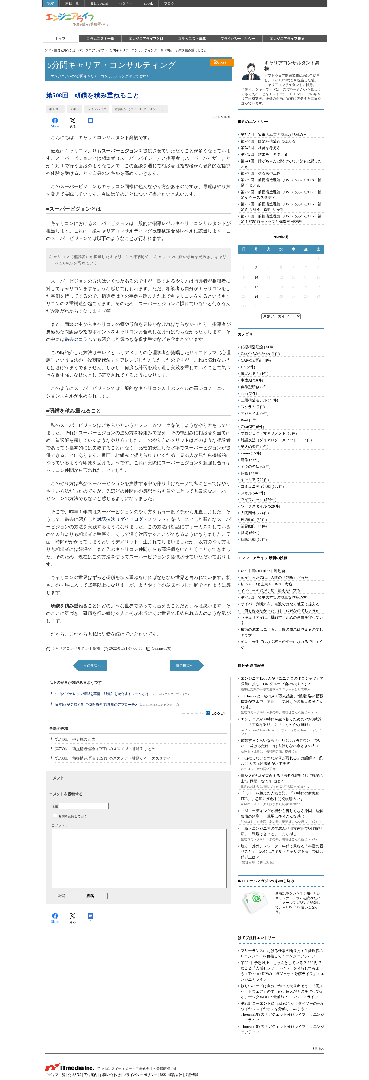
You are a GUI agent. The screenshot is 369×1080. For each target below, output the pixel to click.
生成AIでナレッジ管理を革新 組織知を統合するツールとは (122, 694)
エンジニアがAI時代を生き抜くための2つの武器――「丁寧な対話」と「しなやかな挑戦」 (281, 722)
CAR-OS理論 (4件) (256, 360)
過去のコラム (78, 339)
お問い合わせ (110, 1075)
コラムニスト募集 (192, 39)
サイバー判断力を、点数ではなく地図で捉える (280, 604)
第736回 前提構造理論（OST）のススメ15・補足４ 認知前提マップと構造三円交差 (281, 219)
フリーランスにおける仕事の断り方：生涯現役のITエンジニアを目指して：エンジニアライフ (282, 953)
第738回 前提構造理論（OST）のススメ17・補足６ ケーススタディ (112, 758)
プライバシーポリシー (238, 39)
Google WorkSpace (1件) (260, 354)
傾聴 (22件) (250, 473)
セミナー (126, 3)
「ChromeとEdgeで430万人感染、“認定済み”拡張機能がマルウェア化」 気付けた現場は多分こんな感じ (282, 701)
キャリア (55, 109)
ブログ (169, 3)
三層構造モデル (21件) (259, 400)
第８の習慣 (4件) (254, 446)
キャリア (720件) (255, 480)
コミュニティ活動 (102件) (262, 486)
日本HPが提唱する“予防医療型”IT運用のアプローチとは (117, 705)
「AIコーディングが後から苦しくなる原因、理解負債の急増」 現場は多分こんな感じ (282, 813)
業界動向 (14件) (254, 526)
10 (256, 277)
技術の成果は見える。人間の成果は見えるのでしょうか (282, 632)
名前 (55, 806)
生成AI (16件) (252, 380)
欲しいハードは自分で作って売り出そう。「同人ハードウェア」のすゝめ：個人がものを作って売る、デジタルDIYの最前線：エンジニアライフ (282, 991)
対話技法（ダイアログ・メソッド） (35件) (276, 440)
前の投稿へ (184, 666)
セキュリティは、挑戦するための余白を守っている (282, 620)
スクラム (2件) (253, 407)
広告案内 (90, 1075)
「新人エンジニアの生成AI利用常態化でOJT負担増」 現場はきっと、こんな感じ (281, 831)
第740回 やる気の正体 (75, 739)
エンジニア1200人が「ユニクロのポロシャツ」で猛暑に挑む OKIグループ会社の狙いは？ (282, 681)
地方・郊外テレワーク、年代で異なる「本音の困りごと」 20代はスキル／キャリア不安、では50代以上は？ (282, 851)
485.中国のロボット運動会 (263, 571)
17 (256, 287)
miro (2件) (249, 393)
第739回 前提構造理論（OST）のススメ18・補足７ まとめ (105, 749)
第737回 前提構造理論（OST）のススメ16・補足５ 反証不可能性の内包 (281, 207)
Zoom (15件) (251, 453)
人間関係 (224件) (255, 513)
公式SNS (74, 1075)
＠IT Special (99, 3)
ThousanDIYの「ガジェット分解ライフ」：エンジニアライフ (282, 1029)
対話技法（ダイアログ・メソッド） (139, 109)
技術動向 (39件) (254, 519)
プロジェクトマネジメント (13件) (269, 433)
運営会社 (175, 1075)
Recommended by (192, 713)
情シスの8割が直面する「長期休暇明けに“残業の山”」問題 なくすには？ (282, 778)
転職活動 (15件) (254, 539)
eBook (148, 3)
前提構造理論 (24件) (257, 347)
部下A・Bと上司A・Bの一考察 (266, 584)
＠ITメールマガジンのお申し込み (266, 881)
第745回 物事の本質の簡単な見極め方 (274, 134)
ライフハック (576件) (258, 499)
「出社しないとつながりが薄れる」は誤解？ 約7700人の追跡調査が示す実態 (282, 761)
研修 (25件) (250, 460)
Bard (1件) (249, 420)
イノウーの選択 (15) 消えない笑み (270, 591)
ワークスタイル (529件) (260, 506)
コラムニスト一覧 (100, 39)
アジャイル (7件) (254, 413)
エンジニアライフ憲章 (287, 39)
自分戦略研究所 (65, 50)
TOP (50, 3)
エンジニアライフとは (146, 39)
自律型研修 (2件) (254, 387)
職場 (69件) (250, 533)
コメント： (60, 825)
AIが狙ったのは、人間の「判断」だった (274, 577)
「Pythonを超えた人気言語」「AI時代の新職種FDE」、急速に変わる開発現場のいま (280, 796)
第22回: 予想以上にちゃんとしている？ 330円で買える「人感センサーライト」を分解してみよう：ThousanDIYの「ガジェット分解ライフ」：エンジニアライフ (282, 971)
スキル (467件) (253, 493)
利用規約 (318, 1048)
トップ (60, 39)
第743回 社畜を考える (260, 148)
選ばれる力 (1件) (254, 373)
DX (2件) (248, 367)
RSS (223, 63)
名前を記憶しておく (73, 816)
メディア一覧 (55, 1075)
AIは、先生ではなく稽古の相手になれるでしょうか (282, 644)
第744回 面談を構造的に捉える (268, 141)
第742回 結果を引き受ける (264, 154)
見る (72, 126)
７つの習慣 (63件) (255, 466)
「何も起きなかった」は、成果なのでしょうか (280, 610)
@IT (48, 50)
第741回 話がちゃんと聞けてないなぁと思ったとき (281, 164)
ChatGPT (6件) (252, 427)
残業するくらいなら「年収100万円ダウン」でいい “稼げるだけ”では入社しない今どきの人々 (281, 743)
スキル (74, 109)
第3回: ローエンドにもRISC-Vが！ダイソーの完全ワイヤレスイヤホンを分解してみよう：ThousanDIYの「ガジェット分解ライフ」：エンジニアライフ (282, 1011)
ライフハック (96, 109)
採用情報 (191, 1075)
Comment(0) (161, 648)
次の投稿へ (92, 666)
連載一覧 (72, 3)
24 (256, 296)
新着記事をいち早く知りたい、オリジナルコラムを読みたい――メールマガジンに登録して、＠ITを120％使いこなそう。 (299, 902)
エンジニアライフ (77, 19)
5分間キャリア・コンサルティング (132, 50)
